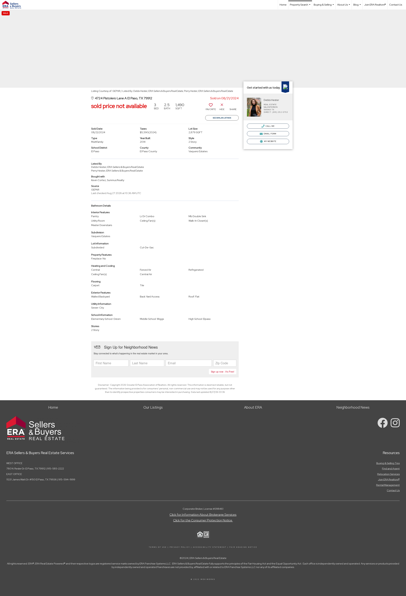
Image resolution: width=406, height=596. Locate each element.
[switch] (210, 108)
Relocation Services (388, 474)
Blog (357, 6)
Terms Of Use (158, 547)
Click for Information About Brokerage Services (203, 515)
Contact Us (395, 4)
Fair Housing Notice (243, 547)
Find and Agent (391, 468)
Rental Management (388, 485)
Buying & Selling (324, 6)
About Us (344, 6)
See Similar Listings (222, 118)
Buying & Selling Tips (388, 463)
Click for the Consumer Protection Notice (203, 520)
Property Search (300, 6)
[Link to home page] (13, 5)
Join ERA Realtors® (375, 4)
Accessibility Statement (209, 547)
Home (283, 4)
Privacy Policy (180, 547)
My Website (270, 141)
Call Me (270, 126)
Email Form (269, 134)
